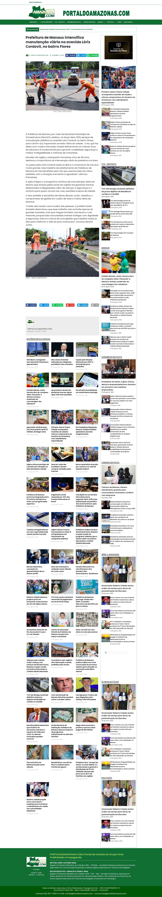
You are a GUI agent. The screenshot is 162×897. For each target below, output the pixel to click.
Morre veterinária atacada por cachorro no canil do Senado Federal (87, 466)
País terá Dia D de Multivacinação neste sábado (36, 764)
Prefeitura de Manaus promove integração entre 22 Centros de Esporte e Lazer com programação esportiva (38, 499)
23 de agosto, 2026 (108, 287)
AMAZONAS (33, 22)
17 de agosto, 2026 (115, 216)
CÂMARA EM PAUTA (89, 22)
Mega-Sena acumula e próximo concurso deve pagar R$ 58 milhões (85, 727)
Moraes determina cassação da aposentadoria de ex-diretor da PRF (36, 570)
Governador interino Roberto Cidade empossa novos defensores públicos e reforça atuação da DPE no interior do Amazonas (121, 413)
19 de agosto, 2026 (108, 392)
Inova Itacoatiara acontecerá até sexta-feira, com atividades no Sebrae (122, 613)
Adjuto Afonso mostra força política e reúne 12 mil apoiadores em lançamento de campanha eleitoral (61, 534)
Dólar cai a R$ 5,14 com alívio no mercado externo (87, 631)
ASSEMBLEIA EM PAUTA (74, 22)
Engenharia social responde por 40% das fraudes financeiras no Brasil (60, 498)
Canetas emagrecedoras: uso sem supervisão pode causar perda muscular (37, 532)
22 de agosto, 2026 (108, 105)
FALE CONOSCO (35, 2)
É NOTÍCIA (110, 22)
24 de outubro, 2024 (116, 617)
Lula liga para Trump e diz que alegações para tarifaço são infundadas (86, 697)
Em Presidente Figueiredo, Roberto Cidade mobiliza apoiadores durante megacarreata (86, 430)
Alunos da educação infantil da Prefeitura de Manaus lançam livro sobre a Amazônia (61, 633)
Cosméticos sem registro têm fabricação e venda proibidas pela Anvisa (61, 662)
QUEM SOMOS (128, 22)
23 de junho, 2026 (107, 593)
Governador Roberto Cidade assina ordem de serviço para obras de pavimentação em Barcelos (118, 588)
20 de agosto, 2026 (116, 207)
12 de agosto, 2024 (116, 631)
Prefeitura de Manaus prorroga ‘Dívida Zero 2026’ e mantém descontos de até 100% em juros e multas (87, 601)
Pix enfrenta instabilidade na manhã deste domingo (86, 391)
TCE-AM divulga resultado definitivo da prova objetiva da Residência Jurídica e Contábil (37, 698)
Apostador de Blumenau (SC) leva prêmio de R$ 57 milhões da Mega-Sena (37, 429)
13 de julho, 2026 (107, 498)
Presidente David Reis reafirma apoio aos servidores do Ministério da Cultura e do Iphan (122, 517)
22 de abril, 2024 (115, 644)
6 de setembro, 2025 (116, 511)
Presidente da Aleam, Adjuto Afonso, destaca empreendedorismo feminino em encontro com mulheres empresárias (119, 385)
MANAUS (100, 22)
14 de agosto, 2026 (116, 229)
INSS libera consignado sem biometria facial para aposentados (37, 362)
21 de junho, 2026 (115, 607)
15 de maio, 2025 (115, 546)
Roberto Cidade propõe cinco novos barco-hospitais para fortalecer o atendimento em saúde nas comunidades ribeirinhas (37, 805)
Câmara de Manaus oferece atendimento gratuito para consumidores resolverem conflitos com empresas (117, 491)
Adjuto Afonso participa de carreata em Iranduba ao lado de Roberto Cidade (38, 466)
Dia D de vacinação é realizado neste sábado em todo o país (61, 569)
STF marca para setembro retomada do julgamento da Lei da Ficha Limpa (62, 599)
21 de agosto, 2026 (115, 155)
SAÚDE (119, 22)
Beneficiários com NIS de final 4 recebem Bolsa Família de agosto (61, 764)
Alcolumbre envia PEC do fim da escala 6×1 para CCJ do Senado (37, 632)
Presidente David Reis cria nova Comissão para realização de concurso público (122, 528)
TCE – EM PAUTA (60, 22)
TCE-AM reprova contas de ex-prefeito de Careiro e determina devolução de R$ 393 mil (122, 224)
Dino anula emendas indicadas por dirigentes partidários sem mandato (62, 362)
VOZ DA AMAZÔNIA (46, 22)
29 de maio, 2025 (115, 522)
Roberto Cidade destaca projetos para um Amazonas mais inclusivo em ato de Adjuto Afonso (37, 600)
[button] (70, 55)
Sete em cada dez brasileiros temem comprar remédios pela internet (61, 467)
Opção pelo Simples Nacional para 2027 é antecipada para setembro (84, 363)
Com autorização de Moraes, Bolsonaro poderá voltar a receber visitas (62, 697)
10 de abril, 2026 (115, 421)
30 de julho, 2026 (115, 405)
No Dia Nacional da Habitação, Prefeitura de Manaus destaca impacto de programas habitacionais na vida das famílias (62, 731)
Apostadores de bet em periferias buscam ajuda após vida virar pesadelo (61, 392)
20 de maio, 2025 (115, 533)
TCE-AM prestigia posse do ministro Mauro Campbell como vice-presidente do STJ (122, 203)
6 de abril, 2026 (114, 454)
